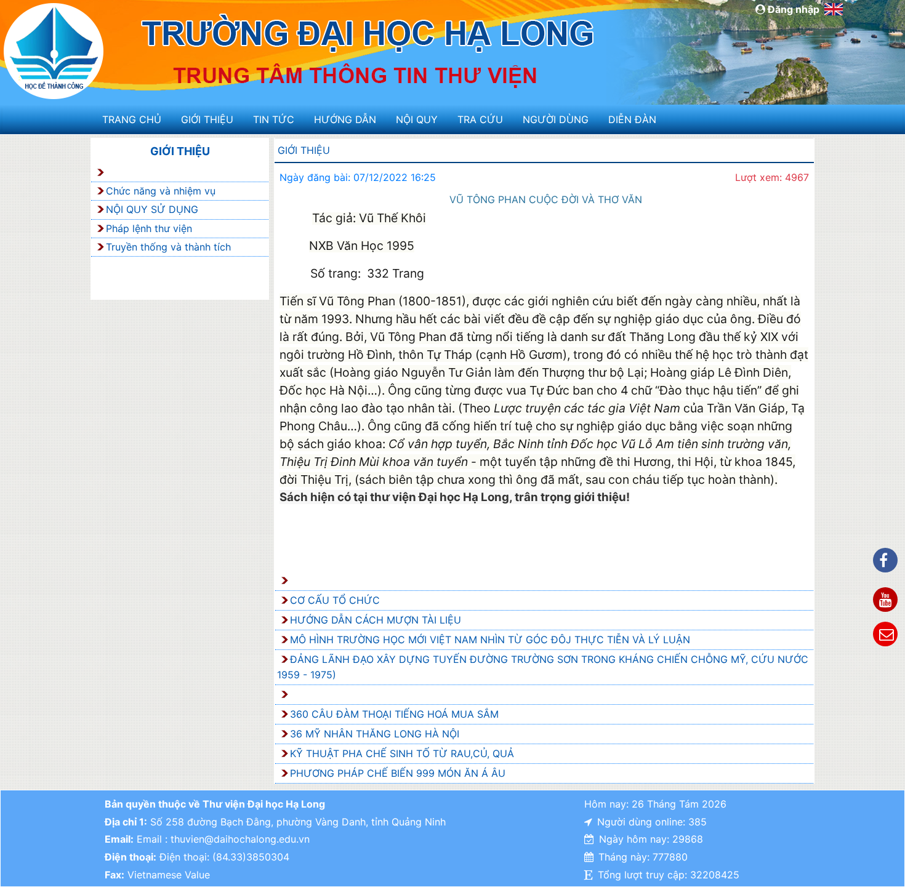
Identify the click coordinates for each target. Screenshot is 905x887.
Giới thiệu (207, 119)
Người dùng (556, 119)
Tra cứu (480, 119)
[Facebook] (885, 560)
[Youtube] (885, 599)
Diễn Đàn (632, 119)
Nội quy (417, 119)
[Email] (885, 634)
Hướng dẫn (345, 119)
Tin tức (273, 119)
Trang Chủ (131, 119)
